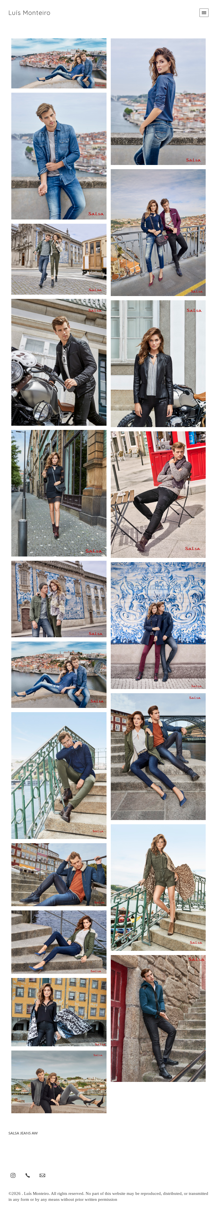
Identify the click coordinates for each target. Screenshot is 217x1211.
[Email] (42, 1175)
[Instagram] (13, 1175)
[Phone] (27, 1175)
